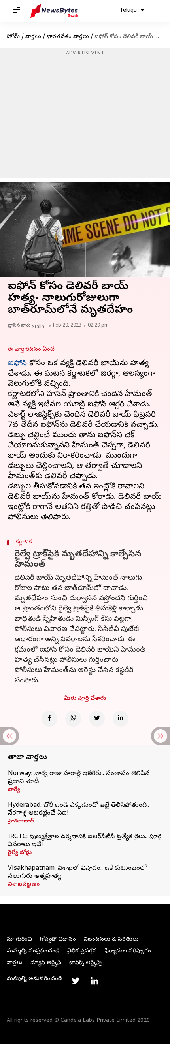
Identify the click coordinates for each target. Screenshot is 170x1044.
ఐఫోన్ (17, 364)
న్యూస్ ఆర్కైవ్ (45, 963)
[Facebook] (49, 719)
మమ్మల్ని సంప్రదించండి (33, 951)
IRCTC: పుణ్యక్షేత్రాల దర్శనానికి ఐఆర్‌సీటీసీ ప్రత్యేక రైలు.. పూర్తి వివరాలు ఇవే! (84, 841)
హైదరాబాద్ (21, 821)
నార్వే (14, 790)
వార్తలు (33, 37)
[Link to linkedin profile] (94, 980)
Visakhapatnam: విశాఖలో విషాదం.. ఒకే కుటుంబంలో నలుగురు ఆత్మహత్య (77, 873)
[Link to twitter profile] (75, 980)
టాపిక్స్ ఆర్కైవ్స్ (85, 963)
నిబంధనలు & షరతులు (111, 939)
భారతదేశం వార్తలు (68, 37)
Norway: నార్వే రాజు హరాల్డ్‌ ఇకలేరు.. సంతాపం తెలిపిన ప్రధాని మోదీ (79, 778)
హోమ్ (13, 37)
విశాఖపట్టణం (24, 884)
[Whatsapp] (73, 719)
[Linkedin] (120, 719)
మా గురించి (19, 939)
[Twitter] (97, 719)
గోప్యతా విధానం (58, 939)
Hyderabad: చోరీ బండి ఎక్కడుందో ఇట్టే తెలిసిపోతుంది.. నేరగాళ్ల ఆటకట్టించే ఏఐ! (78, 809)
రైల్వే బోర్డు (20, 853)
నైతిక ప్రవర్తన (82, 951)
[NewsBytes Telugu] (54, 11)
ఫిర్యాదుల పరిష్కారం (128, 951)
